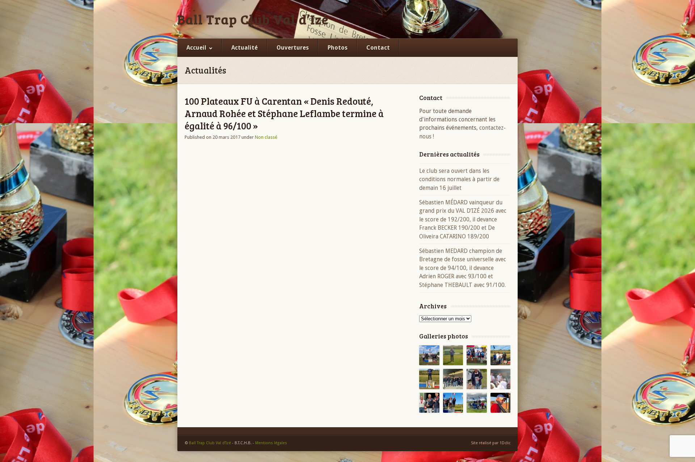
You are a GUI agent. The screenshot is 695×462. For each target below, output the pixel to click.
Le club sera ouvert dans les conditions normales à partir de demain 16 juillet (459, 179)
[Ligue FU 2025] (429, 379)
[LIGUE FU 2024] (453, 403)
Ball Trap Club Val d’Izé (253, 19)
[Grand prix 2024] (477, 403)
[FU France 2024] (500, 379)
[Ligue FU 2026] (429, 355)
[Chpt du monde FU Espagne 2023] (500, 403)
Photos (338, 47)
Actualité (244, 47)
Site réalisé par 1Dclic (490, 443)
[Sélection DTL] (453, 355)
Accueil (196, 47)
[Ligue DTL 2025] (453, 379)
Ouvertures (293, 47)
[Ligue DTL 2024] (429, 403)
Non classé (266, 137)
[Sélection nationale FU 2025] (477, 379)
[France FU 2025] (477, 355)
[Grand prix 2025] (500, 355)
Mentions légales (271, 443)
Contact (378, 47)
